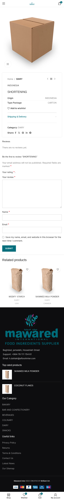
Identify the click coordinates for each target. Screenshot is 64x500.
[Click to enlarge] (7, 64)
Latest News (8, 463)
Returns (6, 448)
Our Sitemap (8, 468)
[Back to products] (51, 79)
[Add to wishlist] (27, 269)
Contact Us (7, 458)
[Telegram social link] (30, 133)
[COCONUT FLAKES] (7, 389)
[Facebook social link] (15, 133)
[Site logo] (32, 3)
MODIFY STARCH (17, 297)
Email (5, 224)
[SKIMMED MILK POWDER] (47, 280)
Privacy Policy (9, 442)
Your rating (8, 172)
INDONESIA (13, 85)
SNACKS (6, 430)
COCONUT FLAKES (23, 385)
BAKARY (6, 404)
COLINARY (7, 420)
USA (17, 303)
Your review (8, 176)
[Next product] (55, 79)
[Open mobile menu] (4, 3)
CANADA (47, 303)
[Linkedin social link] (26, 133)
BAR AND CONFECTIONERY (16, 409)
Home (10, 79)
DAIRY (19, 79)
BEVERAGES (8, 415)
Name (6, 211)
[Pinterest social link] (23, 133)
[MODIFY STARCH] (16, 280)
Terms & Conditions (11, 453)
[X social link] (19, 133)
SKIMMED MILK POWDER (47, 297)
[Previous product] (47, 79)
